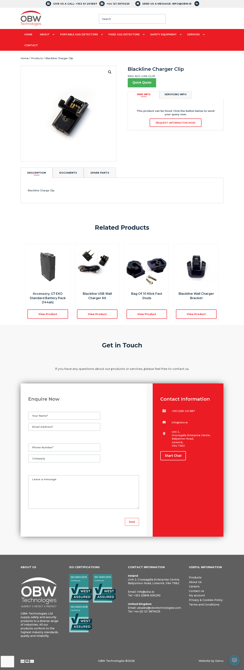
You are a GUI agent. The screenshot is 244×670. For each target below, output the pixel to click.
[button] (109, 72)
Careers (194, 586)
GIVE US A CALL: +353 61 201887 (75, 3)
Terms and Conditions (204, 604)
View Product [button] (47, 314)
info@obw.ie (180, 422)
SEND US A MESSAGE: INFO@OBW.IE (167, 3)
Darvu (219, 661)
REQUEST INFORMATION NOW (175, 122)
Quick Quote (141, 82)
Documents (68, 172)
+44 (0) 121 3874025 (146, 611)
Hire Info (144, 94)
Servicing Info (176, 94)
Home (25, 58)
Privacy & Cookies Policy (206, 600)
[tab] (37, 173)
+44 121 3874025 (118, 3)
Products (37, 58)
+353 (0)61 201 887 (183, 410)
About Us (195, 582)
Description (36, 172)
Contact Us (196, 591)
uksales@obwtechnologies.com (159, 608)
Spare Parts (99, 172)
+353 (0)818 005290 (147, 595)
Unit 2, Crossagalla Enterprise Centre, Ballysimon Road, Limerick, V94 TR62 (154, 581)
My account (197, 595)
